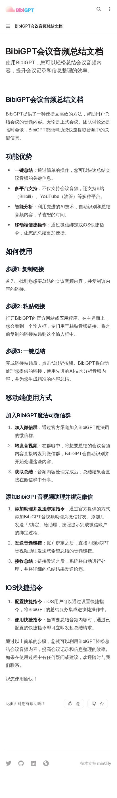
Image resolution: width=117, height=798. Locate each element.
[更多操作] (109, 9)
